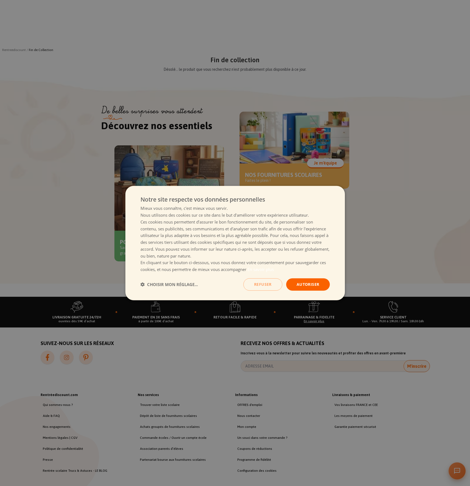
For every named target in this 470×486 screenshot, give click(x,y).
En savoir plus (260, 269)
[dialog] (235, 243)
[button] (169, 284)
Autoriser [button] (308, 284)
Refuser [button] (263, 284)
